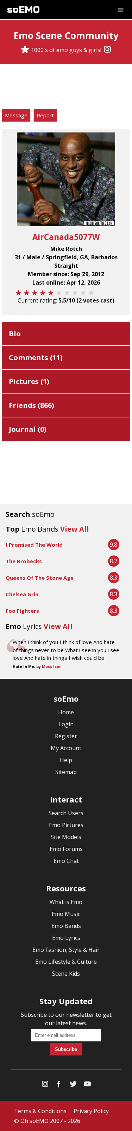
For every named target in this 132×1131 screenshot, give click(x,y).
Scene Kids (66, 973)
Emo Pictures (66, 825)
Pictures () (29, 381)
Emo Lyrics (66, 938)
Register (66, 736)
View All (74, 529)
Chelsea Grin (22, 594)
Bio (15, 333)
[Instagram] (107, 50)
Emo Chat (66, 861)
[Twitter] (73, 1085)
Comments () (36, 357)
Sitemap (66, 772)
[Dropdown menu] (120, 9)
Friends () (31, 405)
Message (16, 115)
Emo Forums (66, 849)
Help (66, 760)
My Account (66, 748)
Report (45, 115)
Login (66, 724)
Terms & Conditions (40, 1111)
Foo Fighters (22, 610)
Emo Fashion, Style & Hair (66, 950)
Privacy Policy (91, 1111)
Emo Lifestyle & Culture (66, 962)
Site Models (66, 837)
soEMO (23, 9)
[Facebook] (59, 1085)
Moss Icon (52, 666)
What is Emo (66, 902)
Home (66, 712)
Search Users (66, 813)
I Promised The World (34, 544)
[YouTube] (87, 1085)
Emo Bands (66, 926)
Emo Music (66, 914)
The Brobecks (24, 561)
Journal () (27, 429)
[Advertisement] (66, 87)
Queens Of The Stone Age (40, 577)
